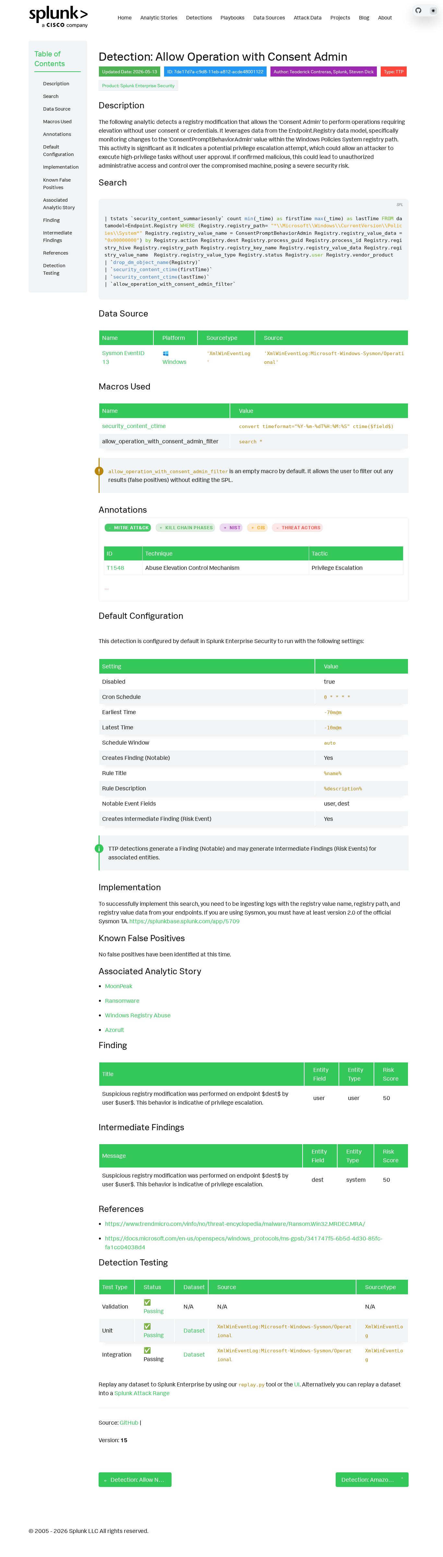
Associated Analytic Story (59, 203)
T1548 (115, 567)
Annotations (57, 134)
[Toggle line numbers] (396, 192)
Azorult (114, 1029)
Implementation (61, 167)
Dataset (194, 1330)
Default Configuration (58, 150)
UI (297, 1384)
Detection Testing (54, 269)
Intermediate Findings (57, 236)
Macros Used (57, 121)
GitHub (129, 1422)
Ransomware (122, 1000)
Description (56, 83)
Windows (174, 361)
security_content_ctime (134, 425)
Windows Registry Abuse (138, 1015)
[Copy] (384, 192)
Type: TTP (393, 71)
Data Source (56, 109)
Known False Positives (57, 183)
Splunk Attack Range (142, 1392)
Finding (51, 220)
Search (51, 96)
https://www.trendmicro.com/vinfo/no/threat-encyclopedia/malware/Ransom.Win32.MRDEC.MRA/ (235, 1223)
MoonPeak (118, 985)
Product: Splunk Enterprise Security (138, 85)
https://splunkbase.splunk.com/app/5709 (184, 921)
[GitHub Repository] (418, 10)
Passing (154, 1310)
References (55, 253)
